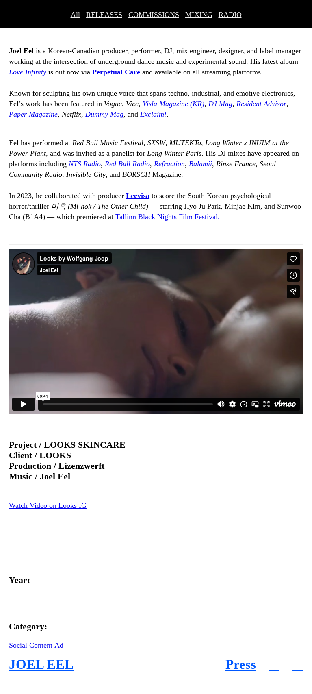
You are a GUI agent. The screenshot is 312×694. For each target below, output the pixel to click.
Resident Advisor (261, 104)
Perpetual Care (116, 72)
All (75, 15)
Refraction (169, 164)
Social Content (30, 645)
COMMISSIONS (153, 15)
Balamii (200, 164)
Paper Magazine (33, 114)
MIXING (198, 15)
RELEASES (104, 15)
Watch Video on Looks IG (48, 505)
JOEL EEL (41, 664)
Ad (58, 645)
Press (240, 664)
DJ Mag (220, 104)
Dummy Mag (104, 114)
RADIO (230, 15)
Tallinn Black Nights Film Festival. (167, 217)
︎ (297, 664)
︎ (274, 664)
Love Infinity (27, 72)
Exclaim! (153, 114)
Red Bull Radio (127, 164)
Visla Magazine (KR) (173, 104)
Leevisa (138, 195)
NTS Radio (85, 164)
